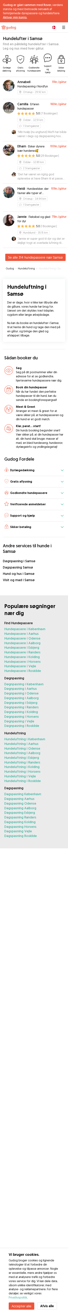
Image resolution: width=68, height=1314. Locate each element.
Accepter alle (21, 1306)
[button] (34, 470)
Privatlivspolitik (18, 1297)
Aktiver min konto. (15, 17)
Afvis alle (47, 1306)
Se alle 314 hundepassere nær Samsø (35, 257)
